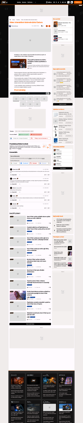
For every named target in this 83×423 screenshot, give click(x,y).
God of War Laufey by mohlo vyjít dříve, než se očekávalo (38, 249)
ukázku (19, 148)
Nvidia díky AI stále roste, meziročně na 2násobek (60, 258)
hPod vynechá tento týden (60, 246)
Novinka (18, 19)
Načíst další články (30, 324)
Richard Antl (15, 169)
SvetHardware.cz (57, 244)
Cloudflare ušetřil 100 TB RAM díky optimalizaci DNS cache (49, 391)
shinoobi (14, 203)
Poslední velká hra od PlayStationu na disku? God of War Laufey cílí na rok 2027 (38, 228)
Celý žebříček (63, 168)
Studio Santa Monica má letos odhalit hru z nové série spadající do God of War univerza (38, 293)
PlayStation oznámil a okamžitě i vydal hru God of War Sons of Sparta (38, 303)
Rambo (14, 195)
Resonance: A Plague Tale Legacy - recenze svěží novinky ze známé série (16, 387)
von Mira (14, 178)
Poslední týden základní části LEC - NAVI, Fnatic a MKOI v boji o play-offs (17, 413)
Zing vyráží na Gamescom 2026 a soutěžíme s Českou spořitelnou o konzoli (36, 61)
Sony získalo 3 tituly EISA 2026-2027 (64, 413)
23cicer (14, 187)
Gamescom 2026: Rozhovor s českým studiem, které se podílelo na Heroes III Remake (33, 394)
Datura (13, 19)
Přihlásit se (78, 2)
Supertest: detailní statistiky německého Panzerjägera (33, 413)
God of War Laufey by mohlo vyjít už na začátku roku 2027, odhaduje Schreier (38, 238)
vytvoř (43, 158)
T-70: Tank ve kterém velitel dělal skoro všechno (33, 421)
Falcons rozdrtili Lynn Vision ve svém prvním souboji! (17, 396)
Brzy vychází (56, 19)
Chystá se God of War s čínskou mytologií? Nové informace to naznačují (38, 281)
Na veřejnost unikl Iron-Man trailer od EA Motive (65, 390)
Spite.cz (55, 254)
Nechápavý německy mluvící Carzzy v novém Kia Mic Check (17, 419)
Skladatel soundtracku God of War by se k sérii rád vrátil (39, 313)
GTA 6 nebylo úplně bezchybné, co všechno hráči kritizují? (65, 394)
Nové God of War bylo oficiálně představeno (35, 271)
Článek (12, 59)
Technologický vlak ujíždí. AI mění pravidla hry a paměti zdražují (49, 387)
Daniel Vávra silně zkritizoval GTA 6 (58, 253)
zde (10, 148)
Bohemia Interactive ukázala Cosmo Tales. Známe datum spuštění (17, 392)
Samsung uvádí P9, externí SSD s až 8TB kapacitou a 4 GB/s (65, 417)
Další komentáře (62, 104)
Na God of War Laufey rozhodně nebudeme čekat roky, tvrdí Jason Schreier (36, 261)
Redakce (30, 68)
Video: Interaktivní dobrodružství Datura (29, 19)
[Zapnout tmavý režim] (72, 2)
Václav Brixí (30, 287)
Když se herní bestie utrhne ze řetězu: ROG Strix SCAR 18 (49, 395)
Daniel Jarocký (30, 223)
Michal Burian (15, 26)
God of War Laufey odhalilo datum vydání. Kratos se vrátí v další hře (38, 217)
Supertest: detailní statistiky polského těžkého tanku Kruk (33, 417)
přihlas (30, 158)
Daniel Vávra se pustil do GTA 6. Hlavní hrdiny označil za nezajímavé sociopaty (60, 264)
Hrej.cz (55, 248)
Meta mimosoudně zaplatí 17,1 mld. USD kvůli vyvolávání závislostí (60, 241)
